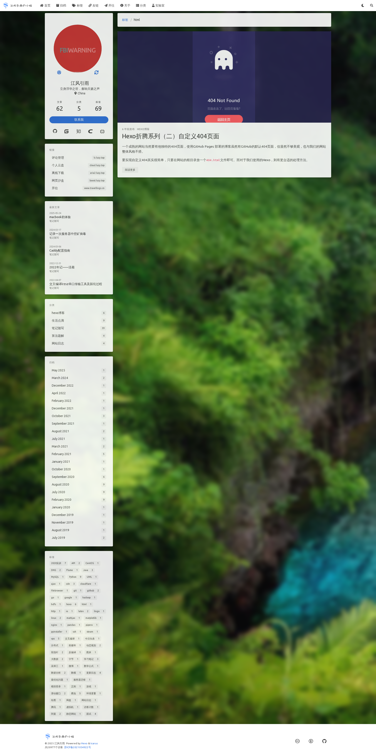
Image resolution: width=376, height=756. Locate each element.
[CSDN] (90, 131)
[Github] (54, 131)
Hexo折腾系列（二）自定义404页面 (170, 136)
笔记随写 (54, 221)
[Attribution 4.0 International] (311, 741)
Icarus (94, 743)
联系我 (79, 119)
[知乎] (78, 131)
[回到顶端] (343, 747)
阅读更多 (130, 169)
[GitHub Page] (324, 741)
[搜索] (371, 5)
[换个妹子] (59, 72)
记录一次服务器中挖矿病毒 (67, 233)
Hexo (84, 743)
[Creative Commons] (297, 741)
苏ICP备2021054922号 (77, 747)
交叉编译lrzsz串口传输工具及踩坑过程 (75, 284)
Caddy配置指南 (59, 250)
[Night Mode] (362, 5)
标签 (125, 20)
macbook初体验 (60, 217)
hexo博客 (143, 129)
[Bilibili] (102, 131)
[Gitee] (66, 131)
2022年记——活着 (62, 267)
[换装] (96, 72)
